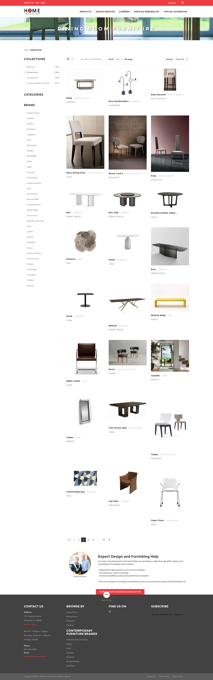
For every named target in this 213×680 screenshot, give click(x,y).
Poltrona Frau (33, 259)
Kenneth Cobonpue (35, 221)
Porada (30, 264)
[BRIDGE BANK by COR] (170, 297)
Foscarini (31, 172)
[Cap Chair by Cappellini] (128, 483)
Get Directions (30, 624)
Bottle (117, 259)
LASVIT (30, 232)
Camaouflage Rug (81, 491)
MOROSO (31, 242)
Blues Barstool (167, 94)
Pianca (30, 248)
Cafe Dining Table (125, 428)
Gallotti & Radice (34, 183)
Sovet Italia (32, 269)
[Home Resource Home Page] (32, 11)
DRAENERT (32, 156)
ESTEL (29, 161)
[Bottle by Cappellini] (128, 241)
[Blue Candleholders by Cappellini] (128, 83)
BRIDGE (118, 325)
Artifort (30, 124)
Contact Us (33, 606)
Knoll (29, 226)
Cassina (70, 653)
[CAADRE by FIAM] (170, 356)
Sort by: (169, 59)
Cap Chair (119, 501)
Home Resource (34, 205)
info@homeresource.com (35, 656)
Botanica (74, 259)
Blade (78, 98)
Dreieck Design (72, 661)
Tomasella (31, 275)
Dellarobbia (32, 145)
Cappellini (31, 135)
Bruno (121, 369)
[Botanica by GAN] (85, 241)
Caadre (73, 437)
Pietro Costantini (34, 253)
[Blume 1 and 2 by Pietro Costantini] (128, 142)
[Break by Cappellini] (85, 298)
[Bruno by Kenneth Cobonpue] (128, 352)
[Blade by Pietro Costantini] (85, 81)
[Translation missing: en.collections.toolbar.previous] (69, 539)
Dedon (69, 644)
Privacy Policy (177, 676)
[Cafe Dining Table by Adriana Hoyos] (128, 409)
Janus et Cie (32, 215)
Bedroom (43, 67)
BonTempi (31, 129)
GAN (29, 188)
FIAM (29, 167)
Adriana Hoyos (33, 113)
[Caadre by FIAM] (85, 414)
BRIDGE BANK (161, 315)
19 (104, 540)
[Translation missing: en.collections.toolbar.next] (109, 539)
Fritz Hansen (32, 178)
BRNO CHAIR (76, 381)
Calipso (163, 454)
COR (29, 140)
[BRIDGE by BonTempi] (128, 303)
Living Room (43, 78)
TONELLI (30, 280)
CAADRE (158, 375)
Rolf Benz (70, 666)
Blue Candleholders (124, 101)
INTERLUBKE (32, 210)
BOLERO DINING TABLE (170, 213)
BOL (74, 212)
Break (75, 316)
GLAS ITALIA (32, 194)
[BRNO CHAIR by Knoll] (85, 358)
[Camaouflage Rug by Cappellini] (85, 478)
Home (26, 50)
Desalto (30, 151)
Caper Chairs (165, 520)
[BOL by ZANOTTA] (85, 199)
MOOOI (30, 237)
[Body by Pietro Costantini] (170, 143)
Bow (158, 269)
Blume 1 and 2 (124, 173)
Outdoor (70, 625)
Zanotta (30, 286)
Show (111, 59)
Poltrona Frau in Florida (77, 639)
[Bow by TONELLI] (170, 246)
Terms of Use (164, 676)
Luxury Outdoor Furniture (43, 83)
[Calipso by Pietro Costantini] (170, 422)
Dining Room (43, 72)
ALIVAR (30, 118)
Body (162, 175)
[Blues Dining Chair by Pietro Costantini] (85, 142)
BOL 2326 (119, 212)
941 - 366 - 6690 (38, 3)
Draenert (70, 657)
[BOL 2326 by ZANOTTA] (128, 199)
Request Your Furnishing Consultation (120, 592)
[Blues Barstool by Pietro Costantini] (170, 80)
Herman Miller (33, 199)
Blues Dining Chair (84, 172)
